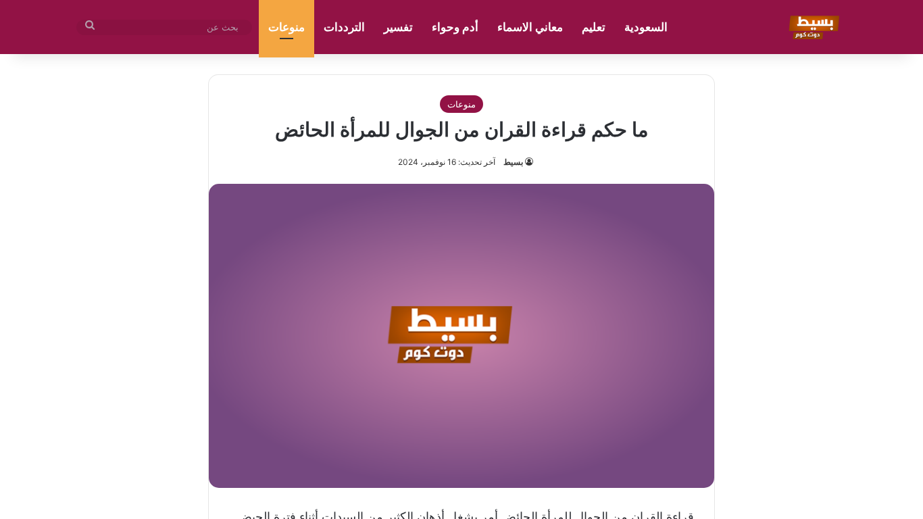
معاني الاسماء (530, 27)
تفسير (398, 27)
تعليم (593, 27)
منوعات (286, 27)
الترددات (344, 27)
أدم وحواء (455, 27)
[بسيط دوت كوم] (812, 27)
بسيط (513, 162)
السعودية (646, 27)
